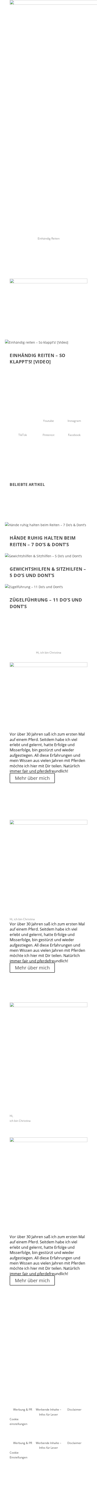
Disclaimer (74, 1410)
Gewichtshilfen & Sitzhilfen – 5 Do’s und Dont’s (48, 572)
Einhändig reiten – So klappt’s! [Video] (37, 358)
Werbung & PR (22, 1410)
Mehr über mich (32, 778)
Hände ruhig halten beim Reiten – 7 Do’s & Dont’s (43, 541)
